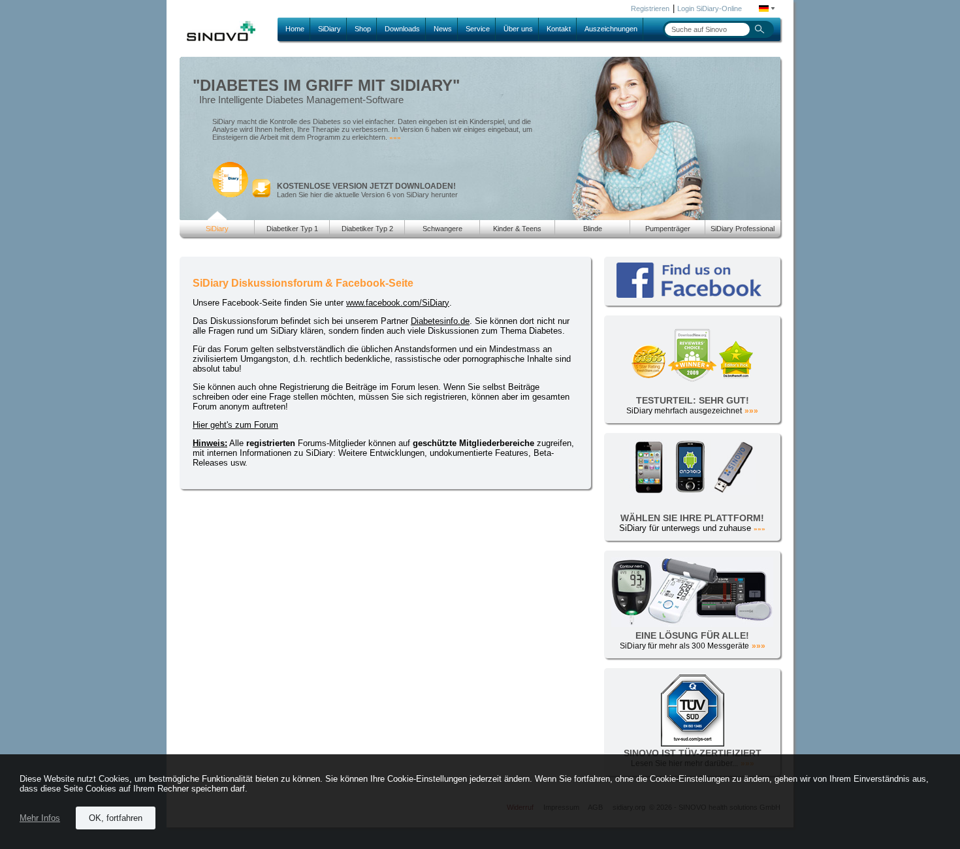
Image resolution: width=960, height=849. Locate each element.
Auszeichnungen (610, 29)
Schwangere (442, 228)
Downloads (402, 29)
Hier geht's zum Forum (235, 425)
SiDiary (329, 29)
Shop (363, 29)
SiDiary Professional (743, 228)
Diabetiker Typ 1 (292, 228)
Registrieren (650, 8)
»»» (395, 137)
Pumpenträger (667, 228)
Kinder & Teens (517, 228)
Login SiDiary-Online (709, 8)
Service (478, 29)
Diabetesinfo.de (440, 321)
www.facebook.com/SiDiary (397, 303)
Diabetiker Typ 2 (367, 228)
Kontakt (559, 29)
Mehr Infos (40, 818)
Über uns (518, 29)
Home (294, 29)
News (443, 29)
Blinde (592, 228)
